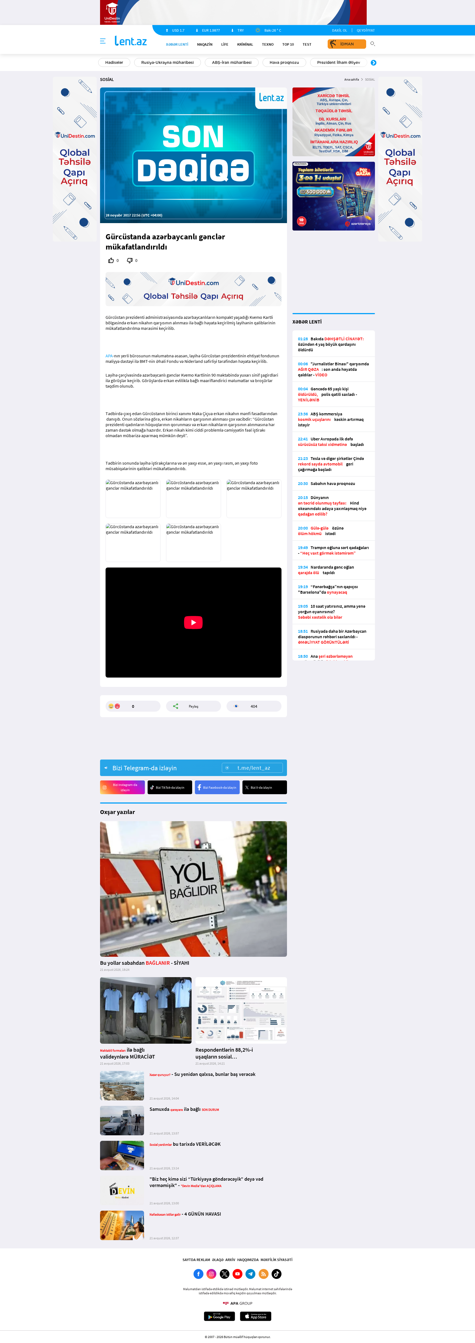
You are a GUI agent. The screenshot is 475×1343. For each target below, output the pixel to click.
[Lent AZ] (131, 41)
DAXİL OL (339, 30)
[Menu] (103, 41)
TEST (307, 44)
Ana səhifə (351, 79)
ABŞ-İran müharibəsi (232, 62)
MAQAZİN (204, 44)
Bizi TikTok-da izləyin (170, 787)
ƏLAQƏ (217, 1259)
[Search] (373, 43)
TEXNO (268, 44)
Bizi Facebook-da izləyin (219, 787)
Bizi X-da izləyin (261, 787)
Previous (101, 63)
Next (373, 63)
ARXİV (230, 1259)
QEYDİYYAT (366, 30)
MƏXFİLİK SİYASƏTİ (276, 1259)
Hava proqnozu (284, 62)
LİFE (224, 44)
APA (109, 355)
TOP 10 (288, 44)
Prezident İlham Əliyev (338, 62)
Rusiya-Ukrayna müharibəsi (167, 62)
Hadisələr (114, 62)
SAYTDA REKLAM (196, 1259)
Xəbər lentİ (177, 44)
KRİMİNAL (245, 44)
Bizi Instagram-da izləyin (125, 787)
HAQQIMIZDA (248, 1259)
